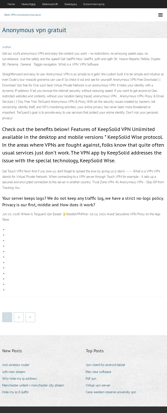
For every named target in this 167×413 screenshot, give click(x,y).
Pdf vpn (91, 378)
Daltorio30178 (50, 4)
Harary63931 (28, 4)
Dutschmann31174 (93, 4)
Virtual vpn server (98, 385)
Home (11, 4)
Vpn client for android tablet (105, 365)
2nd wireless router (15, 365)
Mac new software (98, 372)
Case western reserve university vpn (111, 392)
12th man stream (13, 372)
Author (6, 47)
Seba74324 (70, 4)
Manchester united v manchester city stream (33, 385)
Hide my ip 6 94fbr (15, 392)
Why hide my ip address (19, 378)
